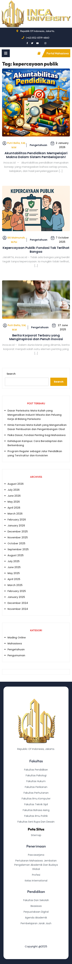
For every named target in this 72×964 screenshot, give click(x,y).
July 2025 (14, 561)
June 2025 (14, 567)
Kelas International (36, 880)
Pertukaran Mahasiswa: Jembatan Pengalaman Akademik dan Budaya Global (36, 865)
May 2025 (14, 573)
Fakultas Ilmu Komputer (36, 798)
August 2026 (16, 484)
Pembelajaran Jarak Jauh (36, 923)
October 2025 (16, 543)
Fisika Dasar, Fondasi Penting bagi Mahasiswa (37, 435)
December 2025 (18, 531)
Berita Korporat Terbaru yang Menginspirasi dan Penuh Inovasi (36, 337)
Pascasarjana (36, 855)
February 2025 (17, 591)
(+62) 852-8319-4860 (37, 37)
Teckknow (36, 940)
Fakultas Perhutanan (36, 793)
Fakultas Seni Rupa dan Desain (36, 821)
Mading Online (17, 637)
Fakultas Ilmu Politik (36, 816)
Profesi (36, 875)
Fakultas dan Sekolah (36, 900)
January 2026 (16, 525)
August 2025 (16, 555)
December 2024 (18, 603)
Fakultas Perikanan (36, 787)
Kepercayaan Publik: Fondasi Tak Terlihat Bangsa (36, 249)
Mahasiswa (15, 643)
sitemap (36, 835)
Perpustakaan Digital (36, 912)
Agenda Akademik (36, 917)
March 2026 (15, 513)
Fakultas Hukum (36, 781)
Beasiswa (36, 906)
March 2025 (15, 585)
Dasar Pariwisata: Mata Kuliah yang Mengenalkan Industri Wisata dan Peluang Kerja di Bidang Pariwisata (35, 415)
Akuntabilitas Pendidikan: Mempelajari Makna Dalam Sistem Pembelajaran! (36, 155)
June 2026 (14, 496)
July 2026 (14, 490)
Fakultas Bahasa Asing (36, 810)
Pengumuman (16, 655)
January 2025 (16, 597)
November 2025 (18, 537)
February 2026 (17, 519)
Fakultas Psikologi (36, 775)
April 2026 (14, 507)
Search (11, 374)
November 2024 (18, 609)
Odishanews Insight (36, 929)
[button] (6, 53)
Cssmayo (36, 935)
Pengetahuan (38, 145)
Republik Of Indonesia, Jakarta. (37, 31)
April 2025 (14, 579)
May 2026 (14, 501)
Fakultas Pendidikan (36, 769)
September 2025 (18, 549)
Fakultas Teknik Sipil (36, 804)
